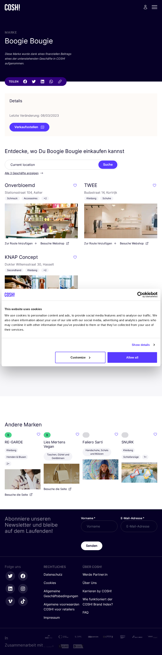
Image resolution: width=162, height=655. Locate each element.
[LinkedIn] (42, 81)
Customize (78, 357)
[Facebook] (25, 81)
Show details (141, 344)
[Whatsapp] (51, 81)
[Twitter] (33, 81)
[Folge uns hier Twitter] (10, 576)
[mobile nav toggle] (155, 7)
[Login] (145, 7)
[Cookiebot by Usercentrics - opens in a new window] (140, 295)
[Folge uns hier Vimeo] (10, 601)
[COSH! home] (12, 7)
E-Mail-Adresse (132, 518)
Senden (91, 546)
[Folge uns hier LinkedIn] (10, 588)
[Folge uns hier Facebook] (23, 576)
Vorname (88, 518)
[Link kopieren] (60, 81)
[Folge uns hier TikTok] (23, 601)
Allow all (132, 357)
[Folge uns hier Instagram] (23, 588)
